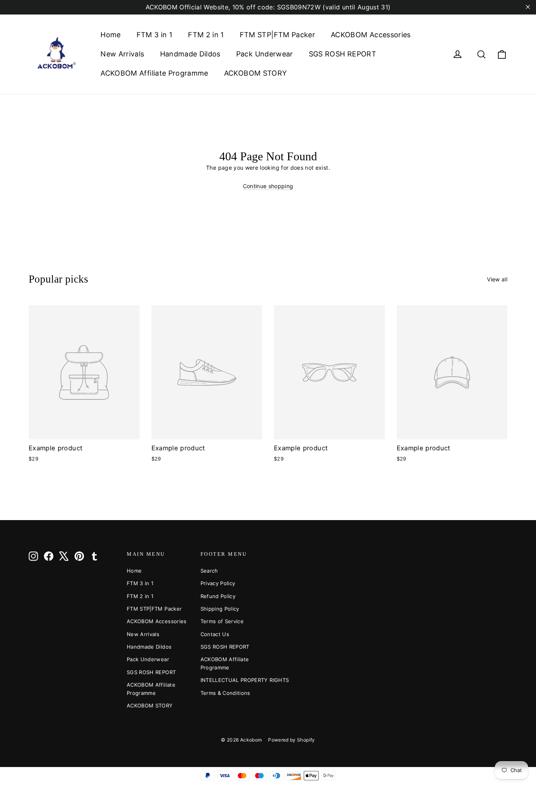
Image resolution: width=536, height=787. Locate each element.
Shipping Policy (220, 609)
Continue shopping (268, 186)
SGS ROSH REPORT (342, 54)
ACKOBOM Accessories (371, 35)
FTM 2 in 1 (206, 35)
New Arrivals (122, 54)
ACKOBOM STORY (255, 73)
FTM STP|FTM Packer (277, 35)
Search (209, 571)
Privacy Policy (218, 583)
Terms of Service (222, 621)
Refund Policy (218, 596)
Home (110, 35)
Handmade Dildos (190, 54)
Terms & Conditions (225, 693)
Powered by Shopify (291, 740)
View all (497, 279)
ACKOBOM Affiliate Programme (154, 73)
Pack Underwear (264, 54)
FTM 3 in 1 (155, 35)
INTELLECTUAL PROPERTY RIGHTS (232, 680)
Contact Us (215, 634)
